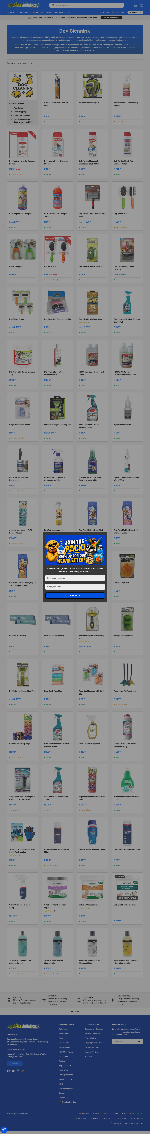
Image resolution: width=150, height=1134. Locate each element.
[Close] (104, 535)
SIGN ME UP (75, 595)
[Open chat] (4, 1130)
